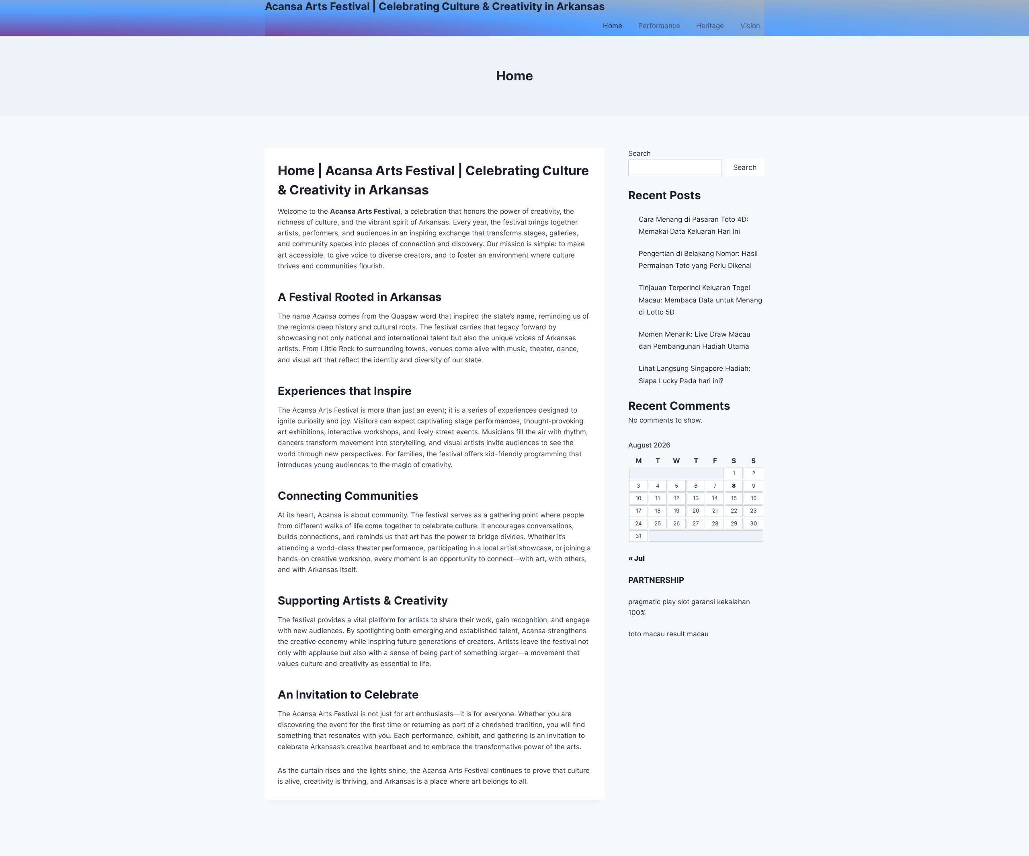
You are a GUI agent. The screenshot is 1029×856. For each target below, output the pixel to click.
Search (639, 153)
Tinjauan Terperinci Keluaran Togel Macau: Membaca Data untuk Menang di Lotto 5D (700, 300)
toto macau (646, 634)
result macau (688, 634)
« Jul (636, 558)
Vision (750, 26)
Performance (659, 26)
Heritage (710, 26)
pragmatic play (652, 602)
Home (612, 26)
